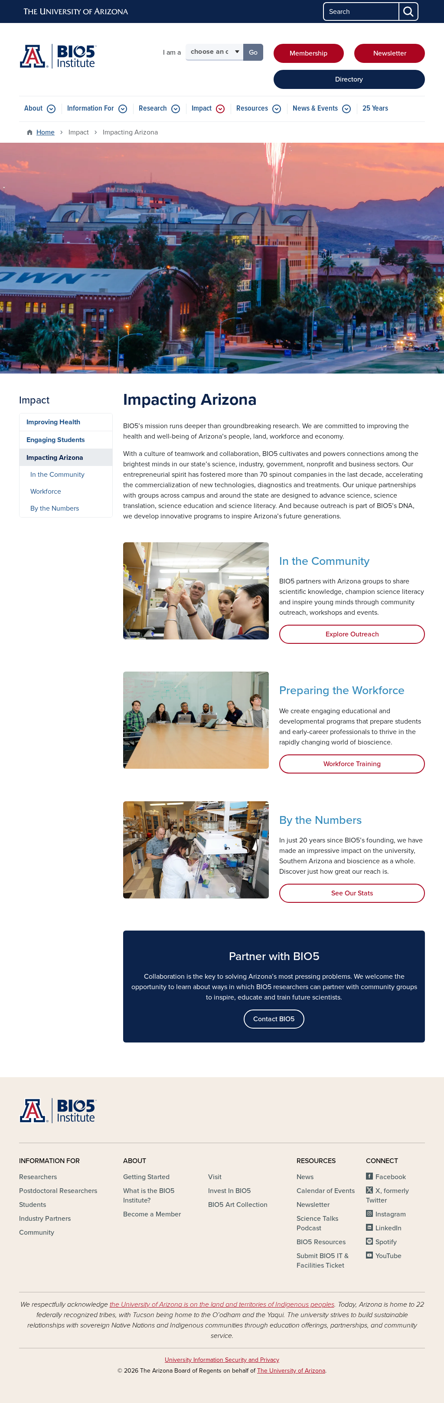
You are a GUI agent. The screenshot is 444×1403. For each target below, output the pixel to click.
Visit (215, 1177)
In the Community (57, 474)
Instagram (390, 1214)
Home (45, 132)
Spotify (386, 1242)
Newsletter (389, 53)
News (305, 1177)
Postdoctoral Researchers (58, 1191)
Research (153, 109)
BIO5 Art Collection (238, 1204)
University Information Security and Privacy (222, 1360)
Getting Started (146, 1177)
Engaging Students (55, 440)
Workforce (45, 491)
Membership (308, 53)
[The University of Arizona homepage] (76, 12)
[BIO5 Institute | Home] (58, 56)
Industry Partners (45, 1218)
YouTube (388, 1256)
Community (36, 1232)
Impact (202, 109)
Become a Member (152, 1214)
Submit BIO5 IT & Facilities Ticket (323, 1261)
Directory (349, 79)
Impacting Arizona (54, 457)
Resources (252, 109)
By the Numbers (54, 508)
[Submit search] (408, 11)
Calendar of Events (326, 1191)
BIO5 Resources (321, 1242)
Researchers (38, 1177)
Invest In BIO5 (229, 1191)
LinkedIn (388, 1228)
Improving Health (53, 422)
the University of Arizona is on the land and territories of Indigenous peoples (222, 1304)
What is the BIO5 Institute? (149, 1196)
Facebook (390, 1177)
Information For (90, 109)
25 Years (375, 109)
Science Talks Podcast (317, 1223)
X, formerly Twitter (387, 1196)
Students (32, 1204)
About (33, 109)
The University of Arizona (291, 1370)
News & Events (315, 109)
